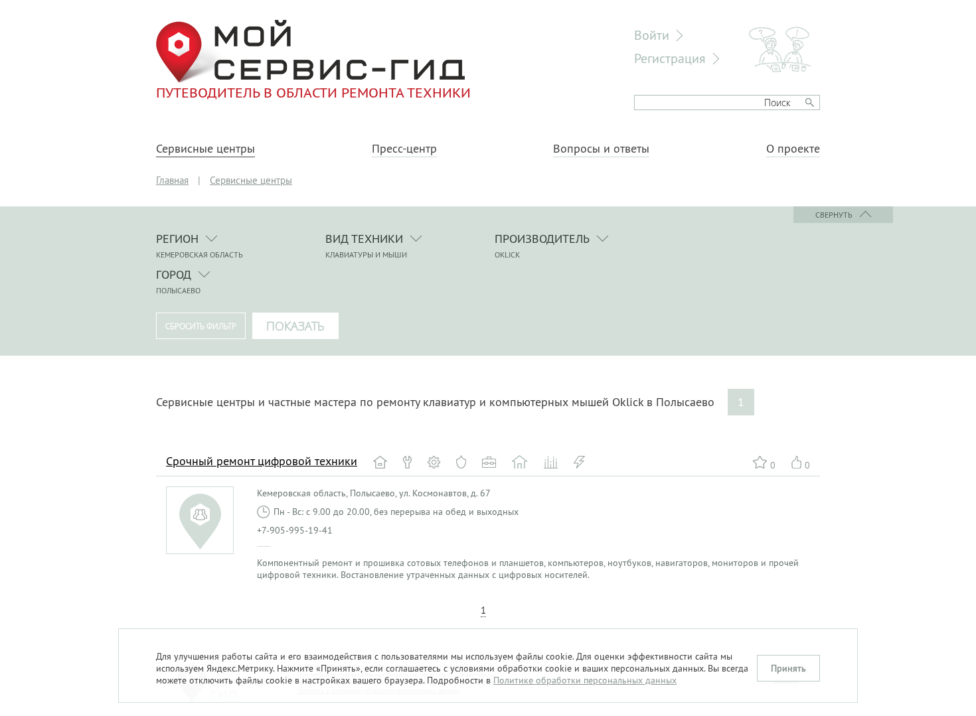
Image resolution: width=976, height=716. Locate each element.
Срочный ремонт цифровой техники (261, 460)
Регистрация (670, 58)
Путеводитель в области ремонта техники (313, 92)
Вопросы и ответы (601, 149)
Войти (651, 35)
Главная (172, 180)
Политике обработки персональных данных (585, 680)
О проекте (793, 149)
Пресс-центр (404, 149)
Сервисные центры (205, 149)
